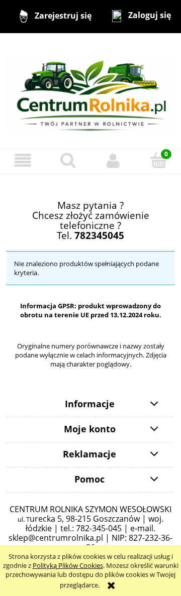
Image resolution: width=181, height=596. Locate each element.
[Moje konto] (113, 161)
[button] (22, 161)
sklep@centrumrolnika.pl (56, 537)
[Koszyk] (158, 160)
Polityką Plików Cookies (68, 565)
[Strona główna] (90, 90)
